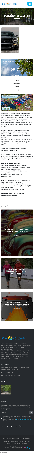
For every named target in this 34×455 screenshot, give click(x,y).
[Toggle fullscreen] (4, 452)
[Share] (2, 452)
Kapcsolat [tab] (17, 84)
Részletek (17, 235)
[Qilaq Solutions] (26, 447)
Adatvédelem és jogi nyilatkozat (12, 438)
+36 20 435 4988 (9, 373)
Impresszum (26, 438)
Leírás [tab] (17, 80)
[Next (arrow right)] (2, 454)
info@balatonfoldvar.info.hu (12, 375)
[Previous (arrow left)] (0, 454)
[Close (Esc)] (0, 452)
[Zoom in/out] (6, 452)
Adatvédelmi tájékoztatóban (23, 419)
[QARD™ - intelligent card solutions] (13, 447)
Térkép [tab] (17, 87)
